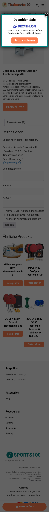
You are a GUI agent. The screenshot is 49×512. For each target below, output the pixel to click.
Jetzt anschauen (24, 40)
